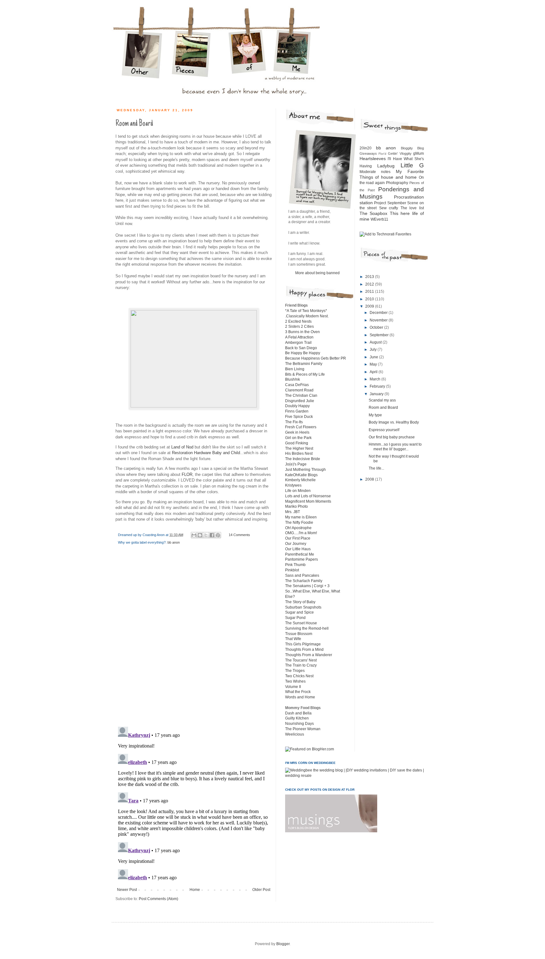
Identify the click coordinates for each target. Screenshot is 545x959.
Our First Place (297, 538)
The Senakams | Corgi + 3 (307, 586)
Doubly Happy (297, 406)
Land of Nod (182, 447)
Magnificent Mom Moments (308, 501)
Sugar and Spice (299, 612)
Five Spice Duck (299, 416)
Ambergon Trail (298, 342)
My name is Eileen (301, 517)
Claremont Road (299, 390)
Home (195, 889)
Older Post (261, 889)
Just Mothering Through (305, 469)
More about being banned (317, 273)
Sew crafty (388, 208)
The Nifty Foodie (299, 522)
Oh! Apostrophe (298, 528)
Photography (397, 183)
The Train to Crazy (301, 665)
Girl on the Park (298, 438)
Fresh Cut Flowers (300, 427)
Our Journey (295, 543)
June (374, 357)
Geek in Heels (297, 432)
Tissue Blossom (298, 634)
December (379, 312)
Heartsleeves (373, 158)
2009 (370, 306)
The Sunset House (301, 623)
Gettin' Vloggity (399, 153)
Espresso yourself (384, 430)
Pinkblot (292, 570)
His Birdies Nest (299, 453)
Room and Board (383, 407)
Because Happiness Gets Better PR (315, 358)
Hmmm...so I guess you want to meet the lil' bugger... (395, 446)
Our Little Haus (298, 549)
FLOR (187, 474)
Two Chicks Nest (299, 676)
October (377, 327)
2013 (370, 276)
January (377, 394)
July (374, 349)
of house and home (396, 177)
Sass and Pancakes (302, 575)
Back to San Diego (301, 348)
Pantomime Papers (301, 559)
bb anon (173, 542)
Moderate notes (375, 172)
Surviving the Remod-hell (307, 628)
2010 (370, 299)
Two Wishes (295, 681)
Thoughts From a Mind (304, 649)
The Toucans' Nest (301, 660)
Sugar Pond (295, 617)
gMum (418, 153)
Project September (390, 203)
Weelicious (294, 734)
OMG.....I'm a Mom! (301, 533)
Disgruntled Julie (299, 401)
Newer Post (127, 889)
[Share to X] (206, 535)
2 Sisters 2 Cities (299, 326)
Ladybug (386, 165)
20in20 (366, 148)
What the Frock (298, 692)
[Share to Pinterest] (218, 535)
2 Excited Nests (298, 321)
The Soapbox (374, 213)
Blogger (283, 944)
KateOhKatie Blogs (301, 475)
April (374, 372)
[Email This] (194, 535)
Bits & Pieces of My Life (305, 374)
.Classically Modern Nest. (307, 316)
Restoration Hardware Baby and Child (206, 452)
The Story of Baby (300, 602)
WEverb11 (379, 219)
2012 (370, 284)
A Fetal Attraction (299, 337)
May (374, 364)
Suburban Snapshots (303, 607)
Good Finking (296, 443)
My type (375, 415)
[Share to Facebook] (212, 535)
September (380, 335)
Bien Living (294, 369)
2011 (370, 291)
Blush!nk (292, 379)
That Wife (293, 639)
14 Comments (239, 535)
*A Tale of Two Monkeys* (306, 311)
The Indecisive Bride (302, 459)
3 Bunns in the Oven (302, 332)
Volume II (293, 687)
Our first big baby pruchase (392, 437)
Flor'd (382, 153)
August (376, 342)
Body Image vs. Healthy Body (394, 422)
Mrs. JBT (292, 512)
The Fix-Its (294, 422)
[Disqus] (193, 640)
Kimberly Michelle (300, 480)
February (378, 386)
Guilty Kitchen (297, 718)
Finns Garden (296, 411)
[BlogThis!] (200, 535)
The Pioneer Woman (302, 729)
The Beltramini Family (303, 363)
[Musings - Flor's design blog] (331, 831)
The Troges (295, 670)
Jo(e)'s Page (296, 464)
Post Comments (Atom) (158, 899)
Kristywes (293, 485)
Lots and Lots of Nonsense (308, 496)
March (375, 379)
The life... (376, 468)
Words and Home (300, 697)
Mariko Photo (296, 506)
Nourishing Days (299, 723)
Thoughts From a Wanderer (308, 655)
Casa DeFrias (297, 385)
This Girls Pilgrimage (303, 644)
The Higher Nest (299, 448)
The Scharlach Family (303, 581)
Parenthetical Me (299, 554)
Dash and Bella (298, 713)
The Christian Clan (301, 395)
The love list (412, 208)
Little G (412, 165)
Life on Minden (298, 490)
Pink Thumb (295, 565)
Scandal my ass (382, 400)
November (379, 320)
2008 (370, 479)
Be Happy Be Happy (302, 353)
